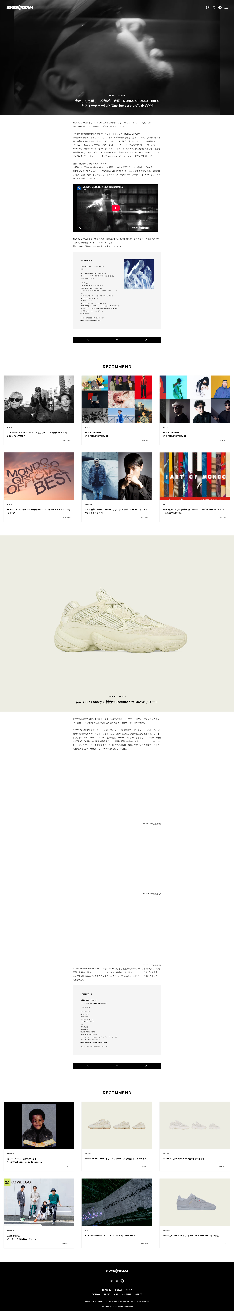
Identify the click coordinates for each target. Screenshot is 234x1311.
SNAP (129, 1290)
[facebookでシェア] (117, 340)
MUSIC (9, 428)
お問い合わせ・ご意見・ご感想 (117, 1301)
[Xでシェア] (87, 340)
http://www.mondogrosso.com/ (90, 321)
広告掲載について (102, 1301)
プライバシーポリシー (143, 1301)
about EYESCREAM (90, 1301)
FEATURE (106, 1290)
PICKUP (118, 1290)
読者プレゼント (131, 1301)
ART (164, 505)
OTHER (88, 1231)
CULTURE (88, 505)
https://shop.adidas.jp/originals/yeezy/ (93, 1042)
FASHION (10, 1154)
